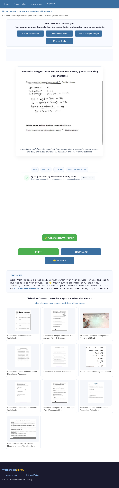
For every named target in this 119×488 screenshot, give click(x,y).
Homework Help (59, 33)
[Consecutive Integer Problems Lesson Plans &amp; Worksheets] (23, 356)
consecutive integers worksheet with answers (31, 11)
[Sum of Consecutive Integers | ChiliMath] (96, 356)
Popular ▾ (51, 3)
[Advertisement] (59, 208)
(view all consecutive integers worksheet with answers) (60, 303)
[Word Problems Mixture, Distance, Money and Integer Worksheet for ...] (23, 428)
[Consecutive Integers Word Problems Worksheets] (23, 392)
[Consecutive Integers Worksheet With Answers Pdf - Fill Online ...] (59, 320)
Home (7, 4)
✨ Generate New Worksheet (59, 238)
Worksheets (13, 469)
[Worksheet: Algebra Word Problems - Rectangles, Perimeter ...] (96, 392)
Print (38, 252)
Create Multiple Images (88, 33)
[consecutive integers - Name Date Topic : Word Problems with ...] (59, 392)
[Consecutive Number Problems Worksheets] (23, 320)
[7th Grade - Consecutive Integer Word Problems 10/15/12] (96, 320)
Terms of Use (36, 4)
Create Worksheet (30, 33)
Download (81, 252)
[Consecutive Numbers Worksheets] (59, 356)
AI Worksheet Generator (27, 288)
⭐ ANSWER (59, 260)
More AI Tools (59, 41)
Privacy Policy (20, 4)
